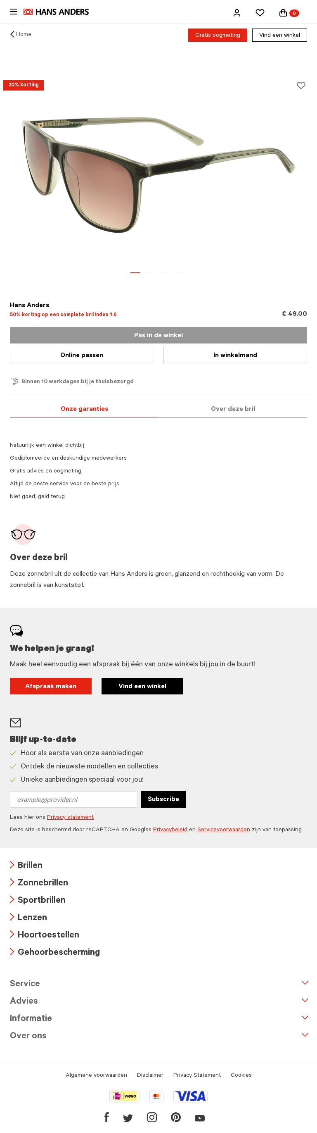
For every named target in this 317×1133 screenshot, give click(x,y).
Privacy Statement (197, 1076)
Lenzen (28, 919)
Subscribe (163, 800)
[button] (237, 13)
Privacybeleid (170, 830)
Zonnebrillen (39, 884)
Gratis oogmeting (217, 36)
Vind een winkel (279, 36)
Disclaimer (150, 1076)
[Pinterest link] (176, 1117)
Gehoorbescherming (55, 953)
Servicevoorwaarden (223, 830)
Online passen (81, 356)
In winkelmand (235, 356)
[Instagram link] (152, 1117)
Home (23, 35)
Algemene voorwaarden (96, 1076)
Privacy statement (70, 818)
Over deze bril (233, 409)
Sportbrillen (38, 901)
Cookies (241, 1076)
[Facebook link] (106, 1117)
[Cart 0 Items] (283, 13)
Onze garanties (84, 409)
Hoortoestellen (44, 936)
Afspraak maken (50, 687)
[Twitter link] (128, 1117)
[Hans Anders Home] (60, 12)
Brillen (26, 866)
